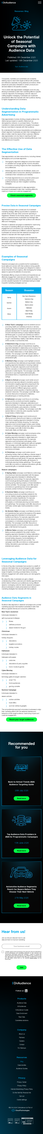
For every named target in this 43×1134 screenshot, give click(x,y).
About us (22, 1034)
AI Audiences (22, 1006)
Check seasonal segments (21, 195)
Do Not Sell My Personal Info (22, 1093)
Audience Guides (21, 1068)
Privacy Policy (21, 1085)
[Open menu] (39, 3)
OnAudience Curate (21, 1010)
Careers (21, 1041)
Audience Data (22, 1003)
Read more (21, 798)
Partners (22, 1037)
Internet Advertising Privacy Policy (22, 1089)
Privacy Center (22, 1082)
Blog (21, 1061)
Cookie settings (22, 1100)
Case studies (22, 1065)
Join (21, 967)
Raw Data (22, 1017)
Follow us (20, 991)
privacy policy (33, 958)
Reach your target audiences (21, 719)
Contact (21, 1044)
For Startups (22, 1048)
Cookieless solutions (21, 1020)
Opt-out (21, 1096)
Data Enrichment (21, 1013)
